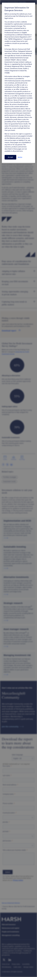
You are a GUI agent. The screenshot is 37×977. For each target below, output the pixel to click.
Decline (20, 157)
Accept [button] (10, 157)
